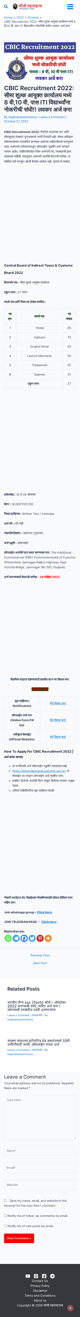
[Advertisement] (40, 210)
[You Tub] (27, 1276)
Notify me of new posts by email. (31, 1226)
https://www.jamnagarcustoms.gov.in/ (39, 771)
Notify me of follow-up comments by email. (38, 1216)
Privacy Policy (40, 1286)
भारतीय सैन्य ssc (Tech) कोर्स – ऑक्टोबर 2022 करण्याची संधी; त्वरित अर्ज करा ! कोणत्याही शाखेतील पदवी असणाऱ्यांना (36, 1006)
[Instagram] (36, 1276)
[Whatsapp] (8, 938)
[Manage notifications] (70, 1308)
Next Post (40, 963)
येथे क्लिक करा (40, 689)
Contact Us (40, 1281)
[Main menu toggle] (70, 6)
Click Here (44, 912)
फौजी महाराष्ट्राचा (52, 6)
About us (40, 1300)
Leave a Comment (52, 117)
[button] (6, 7)
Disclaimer (40, 1291)
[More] (48, 938)
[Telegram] (16, 938)
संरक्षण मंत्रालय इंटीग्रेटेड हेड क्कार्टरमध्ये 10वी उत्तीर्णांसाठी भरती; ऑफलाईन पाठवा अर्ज (38, 1042)
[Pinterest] (40, 938)
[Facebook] (24, 938)
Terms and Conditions (40, 1295)
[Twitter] (32, 938)
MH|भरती (37, 1015)
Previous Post (40, 955)
